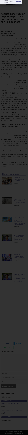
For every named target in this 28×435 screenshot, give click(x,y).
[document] (14, 217)
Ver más (11, 1)
